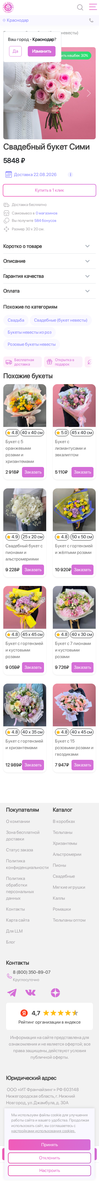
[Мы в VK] (30, 992)
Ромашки (62, 909)
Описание (14, 261)
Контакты (15, 909)
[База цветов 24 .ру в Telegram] (12, 993)
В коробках (64, 821)
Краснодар (18, 20)
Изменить (41, 51)
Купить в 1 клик (49, 190)
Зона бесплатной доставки (23, 836)
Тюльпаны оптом (69, 920)
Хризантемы (65, 843)
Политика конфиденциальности (26, 864)
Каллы (59, 898)
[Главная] (8, 7)
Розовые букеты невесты (32, 344)
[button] (44, 220)
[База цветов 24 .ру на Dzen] (55, 992)
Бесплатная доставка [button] (24, 362)
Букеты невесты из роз (29, 332)
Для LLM (14, 931)
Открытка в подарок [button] (64, 362)
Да (15, 51)
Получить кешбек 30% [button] (69, 55)
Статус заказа (19, 849)
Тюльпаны (62, 832)
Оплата (11, 291)
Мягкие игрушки (69, 887)
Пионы (59, 865)
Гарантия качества (23, 276)
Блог (10, 942)
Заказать (33, 472)
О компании (18, 821)
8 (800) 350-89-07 (32, 972)
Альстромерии (67, 854)
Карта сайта (17, 920)
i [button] (70, 174)
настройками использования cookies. (43, 1131)
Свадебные (64, 876)
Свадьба (16, 320)
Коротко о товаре (22, 246)
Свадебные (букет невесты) (60, 320)
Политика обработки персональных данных (20, 888)
